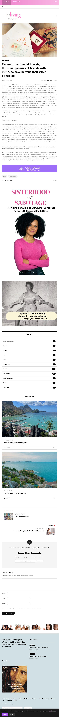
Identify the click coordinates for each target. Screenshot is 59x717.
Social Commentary (43, 698)
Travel (6, 434)
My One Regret (16, 1)
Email (3, 598)
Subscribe (39, 560)
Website (3, 603)
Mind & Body (15, 667)
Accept (5, 714)
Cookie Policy (52, 711)
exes (4, 176)
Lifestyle (5, 60)
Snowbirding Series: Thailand (15, 493)
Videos (15, 700)
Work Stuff (9, 700)
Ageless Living (33, 698)
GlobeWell (26, 698)
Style (20, 698)
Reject (11, 714)
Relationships (14, 698)
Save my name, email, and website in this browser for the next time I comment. (22, 608)
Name (3, 593)
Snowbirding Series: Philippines (15, 443)
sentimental (13, 176)
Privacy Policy (5, 698)
